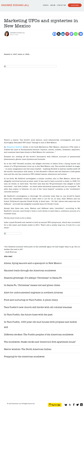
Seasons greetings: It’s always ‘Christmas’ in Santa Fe (33, 278)
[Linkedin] (63, 34)
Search (45, 5)
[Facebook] (54, 34)
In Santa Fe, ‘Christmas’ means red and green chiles (32, 285)
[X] (59, 34)
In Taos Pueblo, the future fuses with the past (28, 314)
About (52, 5)
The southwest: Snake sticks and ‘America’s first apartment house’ (40, 342)
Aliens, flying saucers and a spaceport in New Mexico (33, 263)
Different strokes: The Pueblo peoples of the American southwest (38, 334)
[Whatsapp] (76, 34)
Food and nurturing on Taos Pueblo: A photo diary (31, 300)
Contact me (61, 5)
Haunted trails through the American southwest (30, 270)
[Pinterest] (67, 34)
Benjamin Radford (14, 147)
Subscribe (75, 5)
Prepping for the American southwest (24, 356)
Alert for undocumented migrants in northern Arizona (33, 292)
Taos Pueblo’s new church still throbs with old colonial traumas (38, 307)
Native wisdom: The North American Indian (27, 349)
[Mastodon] (71, 34)
